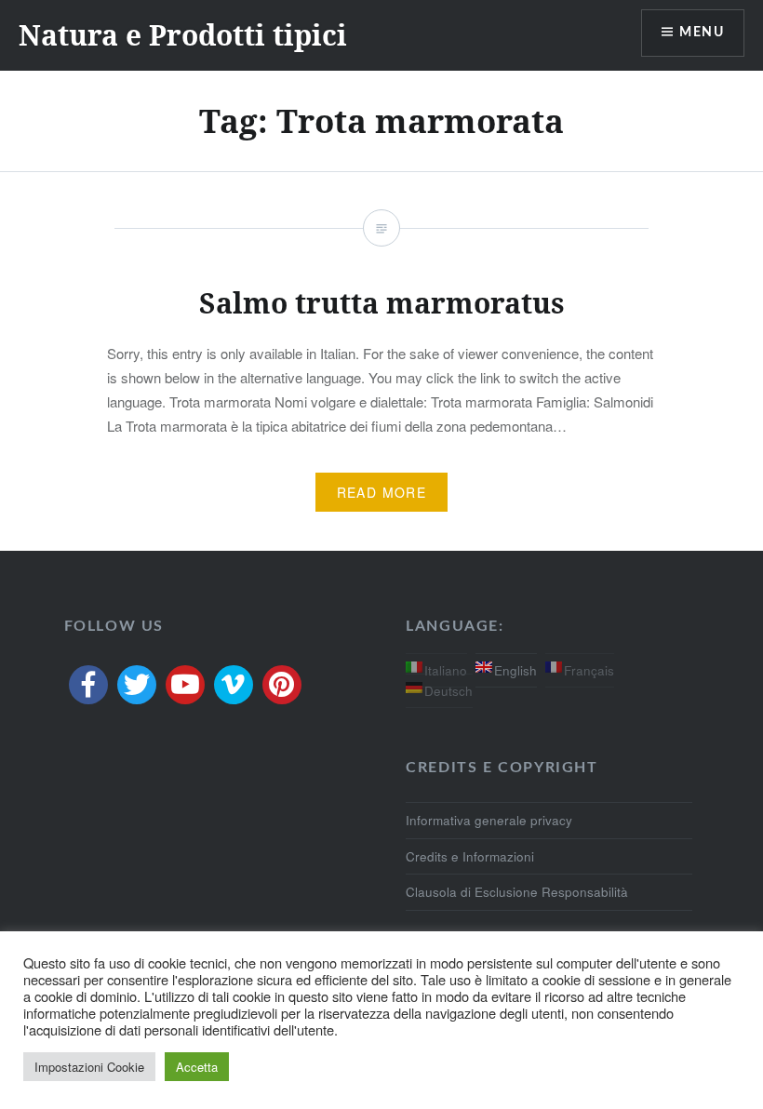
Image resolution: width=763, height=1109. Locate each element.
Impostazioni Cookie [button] (89, 1067)
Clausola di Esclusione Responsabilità (517, 892)
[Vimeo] (233, 684)
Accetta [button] (197, 1067)
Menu (701, 32)
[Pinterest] (281, 684)
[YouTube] (185, 684)
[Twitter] (136, 684)
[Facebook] (88, 684)
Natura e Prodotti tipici (183, 35)
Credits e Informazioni (470, 856)
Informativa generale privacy (489, 820)
